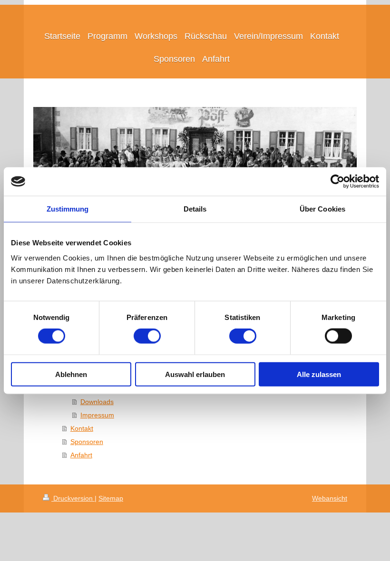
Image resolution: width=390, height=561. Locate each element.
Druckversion (73, 498)
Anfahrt (81, 455)
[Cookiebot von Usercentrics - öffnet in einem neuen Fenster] (337, 181)
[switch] (147, 336)
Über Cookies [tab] (322, 209)
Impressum (97, 415)
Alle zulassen (319, 374)
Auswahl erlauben (195, 374)
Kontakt (81, 428)
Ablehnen (71, 374)
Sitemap (110, 498)
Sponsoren (86, 441)
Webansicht (329, 498)
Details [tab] (195, 209)
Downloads (97, 402)
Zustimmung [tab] (68, 209)
